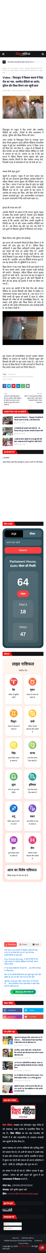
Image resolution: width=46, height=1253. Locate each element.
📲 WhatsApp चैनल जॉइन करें (23, 992)
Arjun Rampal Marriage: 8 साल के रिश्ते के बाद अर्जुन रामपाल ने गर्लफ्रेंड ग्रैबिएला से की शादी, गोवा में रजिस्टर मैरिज (21, 961)
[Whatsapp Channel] (33, 1023)
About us (15, 1238)
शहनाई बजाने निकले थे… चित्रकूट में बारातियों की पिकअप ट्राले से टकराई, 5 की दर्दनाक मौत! (28, 418)
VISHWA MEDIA (24, 1246)
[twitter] (33, 1010)
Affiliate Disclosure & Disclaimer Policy (18, 1241)
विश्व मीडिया (7, 91)
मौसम (32, 533)
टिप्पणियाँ (9, 1228)
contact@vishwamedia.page (23, 1193)
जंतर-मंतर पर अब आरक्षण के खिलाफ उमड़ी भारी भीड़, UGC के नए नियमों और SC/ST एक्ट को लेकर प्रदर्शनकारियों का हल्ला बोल (21, 952)
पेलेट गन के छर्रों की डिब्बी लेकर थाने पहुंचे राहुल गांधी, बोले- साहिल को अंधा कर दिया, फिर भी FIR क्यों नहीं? (23, 975)
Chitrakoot (12, 374)
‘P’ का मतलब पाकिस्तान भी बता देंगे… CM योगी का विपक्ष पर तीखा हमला (22, 969)
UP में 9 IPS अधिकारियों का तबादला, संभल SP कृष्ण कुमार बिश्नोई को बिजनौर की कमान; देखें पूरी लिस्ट (28, 1065)
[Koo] (12, 1023)
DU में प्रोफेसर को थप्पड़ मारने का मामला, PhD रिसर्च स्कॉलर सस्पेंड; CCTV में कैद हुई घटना (28, 1076)
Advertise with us (27, 1238)
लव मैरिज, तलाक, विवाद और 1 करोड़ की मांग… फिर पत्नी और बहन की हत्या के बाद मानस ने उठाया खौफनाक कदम (28, 1052)
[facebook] (12, 1010)
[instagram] (12, 1017)
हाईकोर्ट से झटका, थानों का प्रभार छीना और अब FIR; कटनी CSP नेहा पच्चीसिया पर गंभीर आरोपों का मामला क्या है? (28, 1088)
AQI (13, 533)
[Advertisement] (23, 25)
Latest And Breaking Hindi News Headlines (18, 377)
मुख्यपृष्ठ (5, 68)
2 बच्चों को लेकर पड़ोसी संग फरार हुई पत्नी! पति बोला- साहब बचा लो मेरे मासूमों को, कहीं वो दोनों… (28, 440)
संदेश (7, 1224)
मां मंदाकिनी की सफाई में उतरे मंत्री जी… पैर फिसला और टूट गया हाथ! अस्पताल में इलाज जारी (28, 429)
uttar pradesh (13, 68)
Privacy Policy (23, 1243)
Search (23, 550)
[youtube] (33, 1017)
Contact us (38, 1241)
